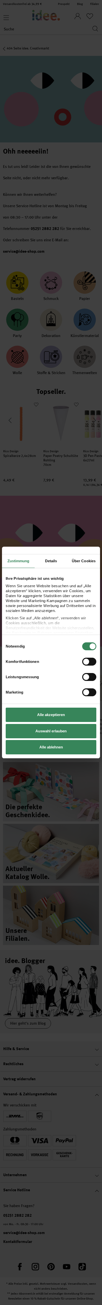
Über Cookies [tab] (84, 561)
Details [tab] (51, 561)
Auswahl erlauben (51, 731)
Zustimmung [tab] (18, 561)
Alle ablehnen (51, 747)
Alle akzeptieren (51, 715)
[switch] (89, 662)
